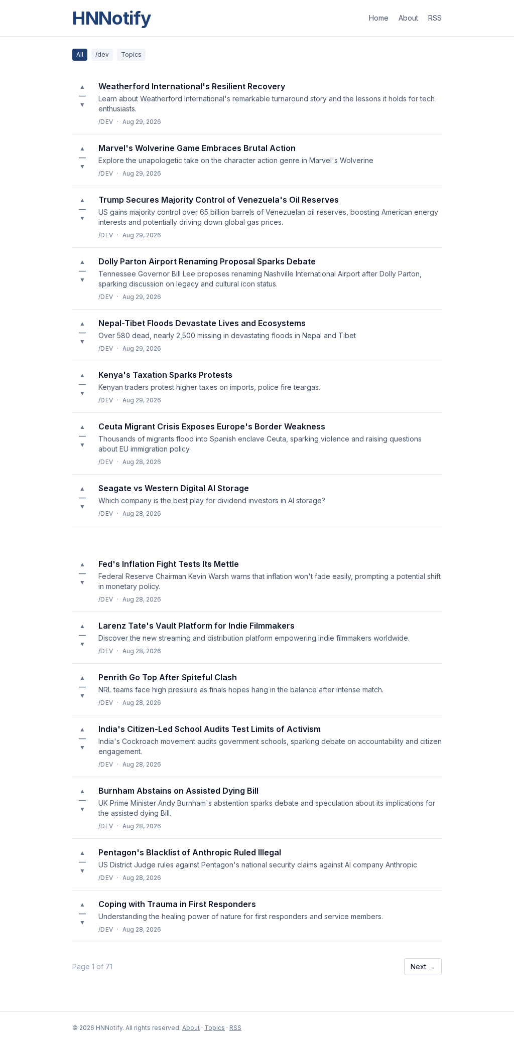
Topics (131, 54)
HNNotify (112, 18)
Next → (423, 966)
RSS (435, 18)
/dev (102, 54)
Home (379, 18)
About (408, 18)
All (79, 54)
